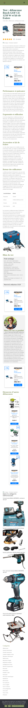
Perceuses (5, 668)
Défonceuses (11, 20)
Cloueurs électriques (7, 650)
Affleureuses (5, 648)
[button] (10, 42)
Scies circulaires (6, 686)
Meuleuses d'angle (7, 660)
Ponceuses (5, 674)
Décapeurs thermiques (8, 656)
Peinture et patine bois (8, 666)
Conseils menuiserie (7, 652)
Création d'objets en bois (8, 654)
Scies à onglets (6, 684)
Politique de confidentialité (18, 706)
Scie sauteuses (6, 682)
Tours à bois (5, 692)
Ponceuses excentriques (8, 676)
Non (9, 706)
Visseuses (5, 694)
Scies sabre (5, 690)
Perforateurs (5, 670)
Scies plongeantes (7, 688)
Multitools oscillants (7, 662)
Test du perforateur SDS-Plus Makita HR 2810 (14, 552)
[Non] (26, 704)
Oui (6, 706)
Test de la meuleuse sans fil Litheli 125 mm (13, 528)
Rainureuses (5, 680)
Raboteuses (5, 678)
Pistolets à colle (6, 672)
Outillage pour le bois (19, 20)
